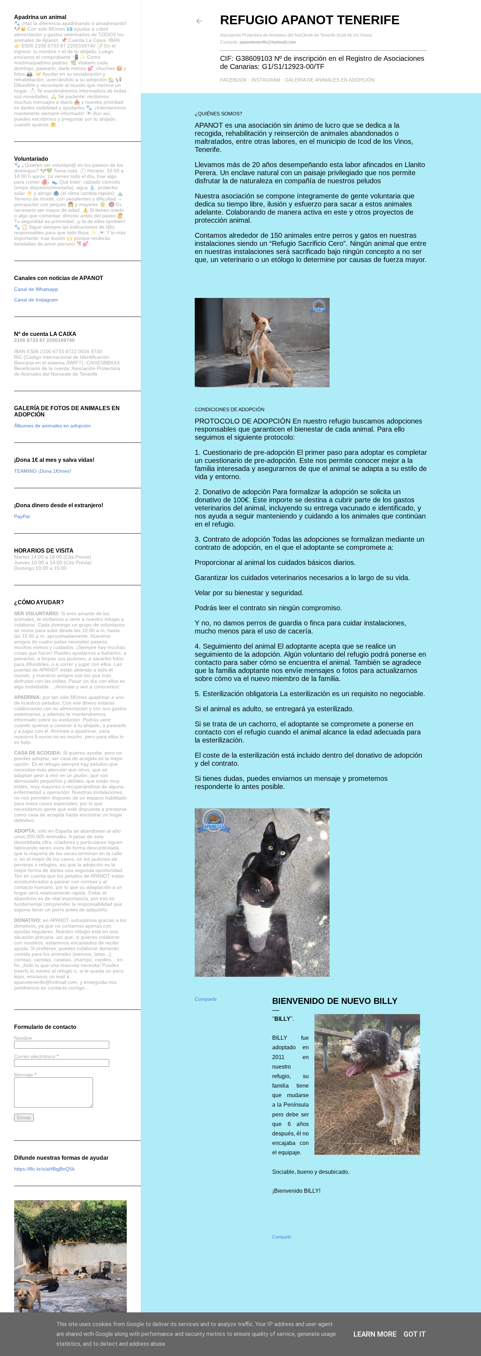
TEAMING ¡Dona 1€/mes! (42, 471)
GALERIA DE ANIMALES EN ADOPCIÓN (330, 80)
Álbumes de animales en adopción (52, 425)
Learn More (375, 1334)
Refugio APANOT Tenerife (310, 20)
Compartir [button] (206, 999)
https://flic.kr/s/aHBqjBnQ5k (44, 1169)
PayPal (22, 516)
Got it (415, 1334)
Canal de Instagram (36, 300)
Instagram (265, 80)
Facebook (233, 80)
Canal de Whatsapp (36, 289)
